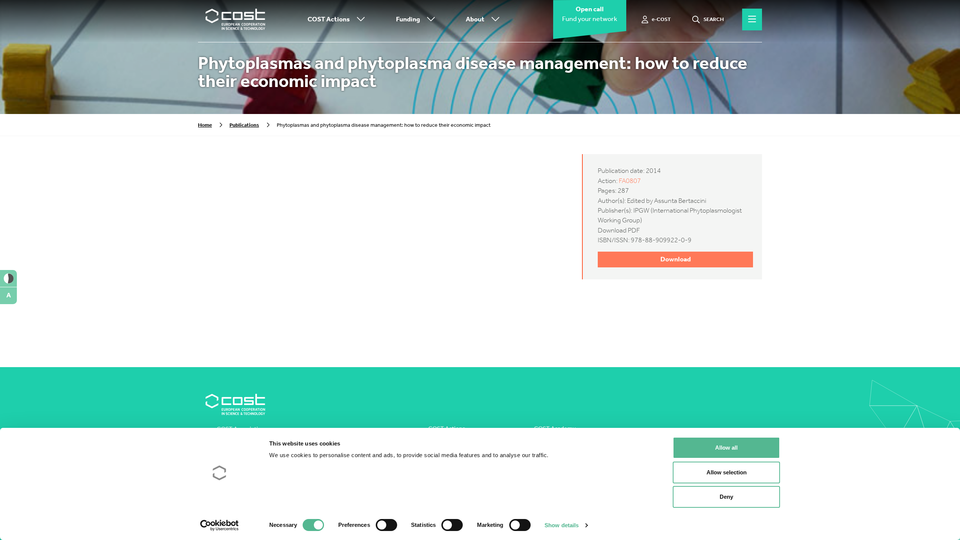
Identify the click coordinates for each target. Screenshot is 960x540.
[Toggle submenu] (359, 19)
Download (675, 259)
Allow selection (726, 472)
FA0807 (630, 181)
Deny (726, 497)
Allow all (726, 447)
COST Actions (329, 19)
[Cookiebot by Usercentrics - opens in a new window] (219, 525)
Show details (561, 525)
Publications (244, 125)
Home (205, 125)
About (475, 19)
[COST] (235, 19)
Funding (408, 19)
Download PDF (619, 230)
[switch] (386, 525)
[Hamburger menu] (752, 19)
